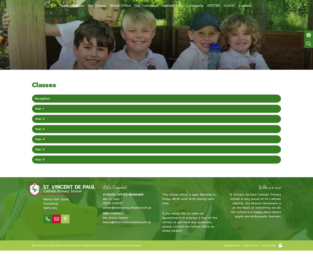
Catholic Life (172, 5)
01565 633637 (113, 203)
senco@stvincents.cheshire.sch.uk (127, 222)
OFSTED (213, 5)
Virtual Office (120, 5)
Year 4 (40, 139)
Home (64, 5)
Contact (245, 5)
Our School (97, 5)
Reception (42, 98)
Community (195, 5)
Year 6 (40, 159)
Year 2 (40, 119)
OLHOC (229, 5)
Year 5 (40, 149)
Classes (78, 5)
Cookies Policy (251, 245)
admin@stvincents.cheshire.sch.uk (127, 208)
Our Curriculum (146, 5)
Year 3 (39, 129)
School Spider (134, 245)
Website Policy (232, 245)
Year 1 (39, 109)
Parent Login (269, 245)
